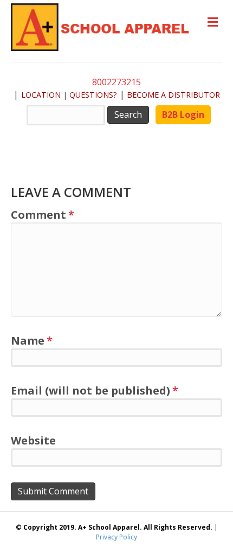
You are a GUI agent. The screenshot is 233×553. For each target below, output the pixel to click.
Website (33, 440)
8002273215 (116, 82)
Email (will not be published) (94, 390)
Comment (42, 214)
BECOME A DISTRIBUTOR (173, 95)
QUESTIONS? (93, 95)
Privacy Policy (116, 537)
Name (32, 340)
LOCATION (41, 95)
